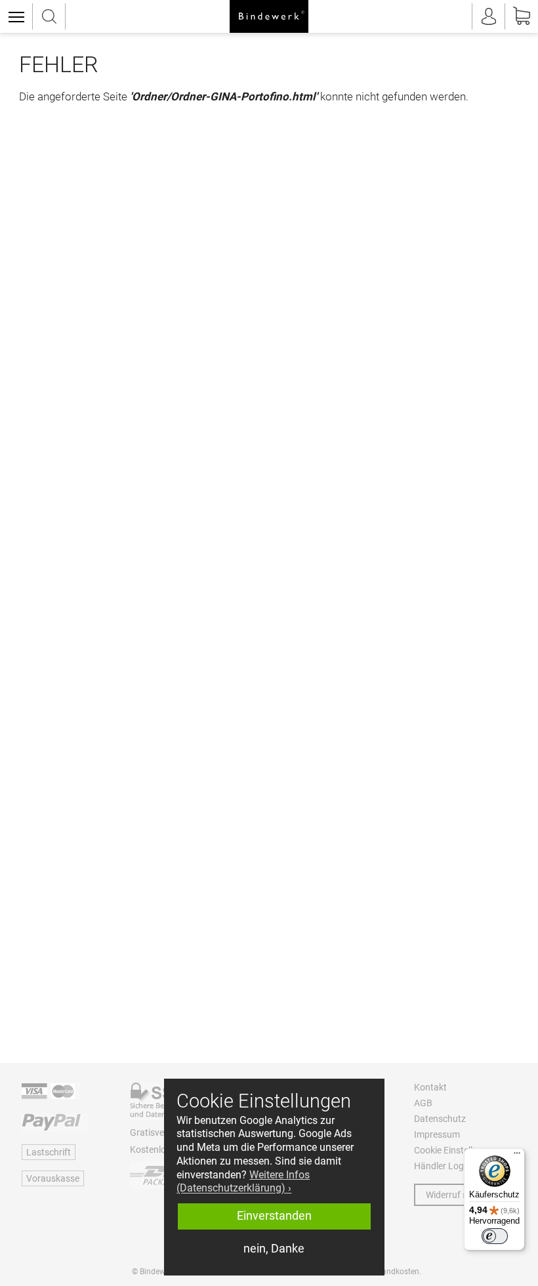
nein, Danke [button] (273, 1248)
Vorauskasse (52, 1178)
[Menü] (517, 1156)
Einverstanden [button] (274, 1215)
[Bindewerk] (269, 16)
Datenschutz (440, 1118)
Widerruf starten (459, 1195)
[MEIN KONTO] (488, 16)
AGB (423, 1103)
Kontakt (430, 1087)
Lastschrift (48, 1152)
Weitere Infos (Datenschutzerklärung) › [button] (243, 1182)
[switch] (495, 1236)
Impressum (437, 1134)
